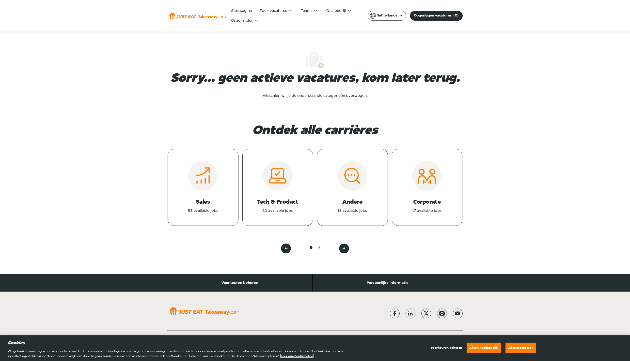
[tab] (311, 247)
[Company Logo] (197, 16)
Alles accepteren (521, 347)
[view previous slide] (286, 248)
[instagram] (442, 313)
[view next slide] (344, 248)
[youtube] (458, 313)
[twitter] (426, 313)
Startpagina (241, 11)
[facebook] (395, 313)
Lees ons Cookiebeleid (297, 356)
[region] (315, 348)
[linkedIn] (410, 313)
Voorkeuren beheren (239, 283)
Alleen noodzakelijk (484, 347)
